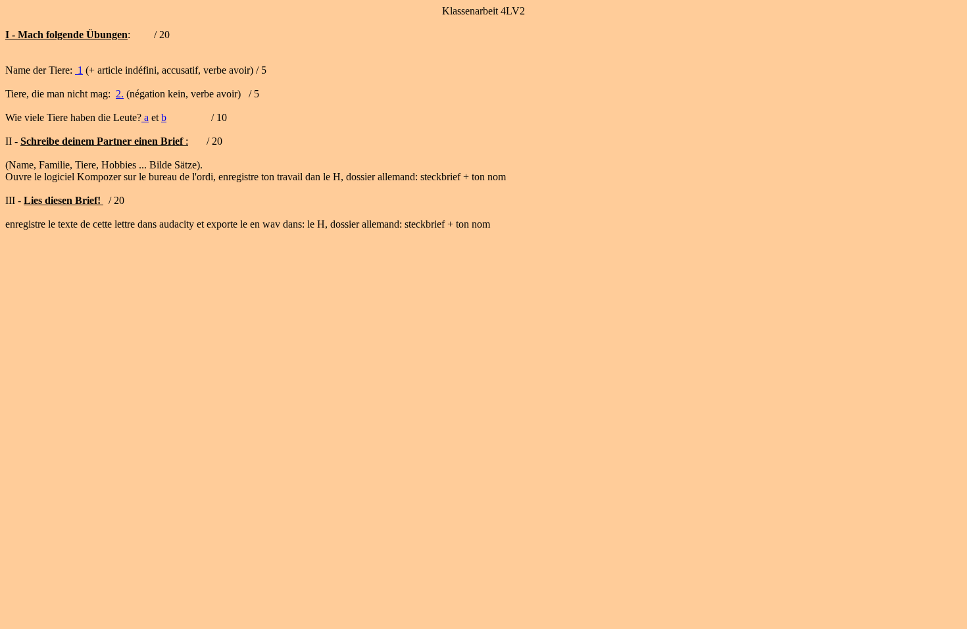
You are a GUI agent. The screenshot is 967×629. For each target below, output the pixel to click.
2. (120, 93)
